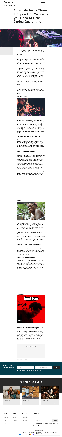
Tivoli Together (6, 417)
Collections (15, 420)
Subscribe (56, 367)
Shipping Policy (24, 420)
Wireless (14, 417)
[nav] (18, 1)
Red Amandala (19, 359)
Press (5, 423)
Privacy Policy (54, 423)
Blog (4, 422)
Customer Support (25, 417)
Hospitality (6, 420)
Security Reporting (25, 422)
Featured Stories (11, 5)
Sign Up (55, 420)
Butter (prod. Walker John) (24, 359)
